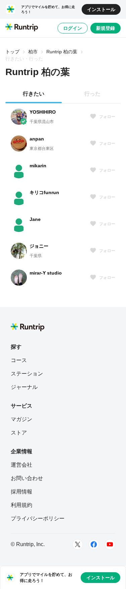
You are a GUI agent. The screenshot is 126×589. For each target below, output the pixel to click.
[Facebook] (93, 544)
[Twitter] (77, 544)
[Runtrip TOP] (21, 27)
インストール (101, 9)
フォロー (107, 116)
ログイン (72, 28)
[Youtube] (109, 544)
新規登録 (105, 28)
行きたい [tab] (33, 94)
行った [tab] (92, 94)
